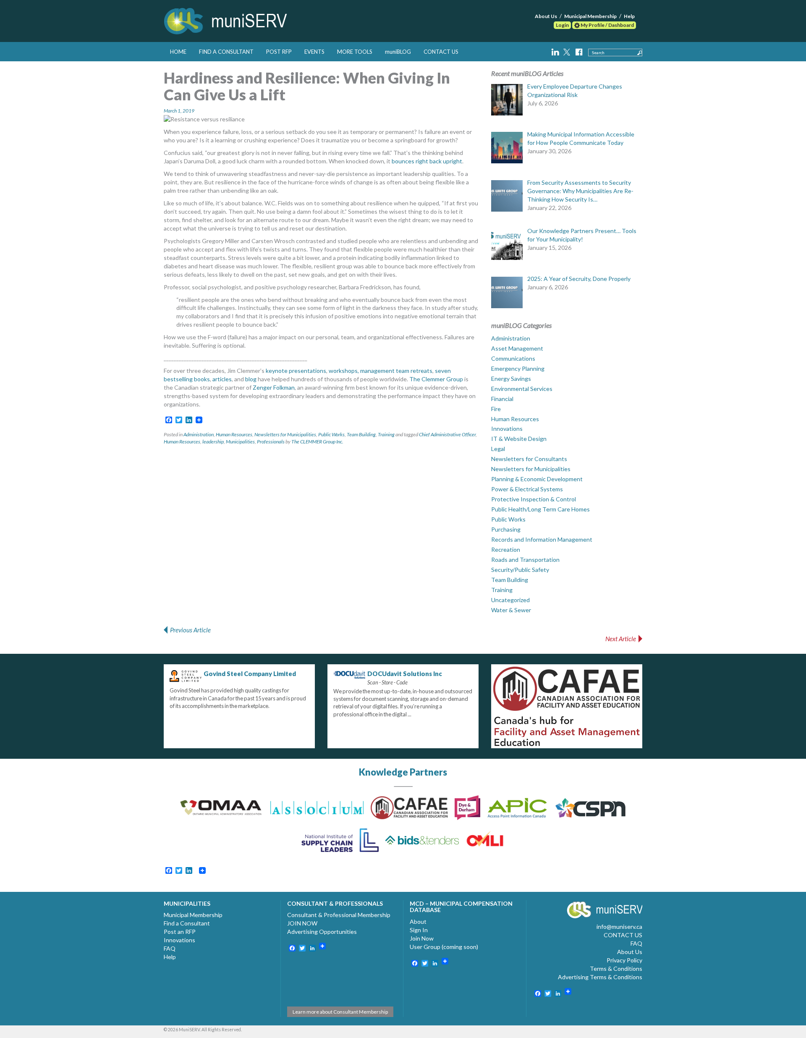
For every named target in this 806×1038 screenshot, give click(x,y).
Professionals (271, 441)
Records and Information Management (541, 539)
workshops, (344, 370)
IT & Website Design (519, 438)
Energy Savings (511, 378)
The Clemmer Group (436, 379)
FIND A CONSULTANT (226, 51)
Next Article (620, 638)
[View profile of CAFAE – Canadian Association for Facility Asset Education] (566, 706)
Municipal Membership (590, 16)
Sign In (419, 929)
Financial (502, 398)
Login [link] (562, 25)
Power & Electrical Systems (527, 489)
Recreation (505, 549)
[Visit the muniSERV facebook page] (578, 51)
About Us (546, 16)
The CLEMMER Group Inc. (317, 441)
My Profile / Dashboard (607, 25)
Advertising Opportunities (322, 931)
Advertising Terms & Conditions (600, 976)
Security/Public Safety (520, 569)
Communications (513, 358)
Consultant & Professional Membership (338, 914)
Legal (498, 448)
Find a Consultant (187, 923)
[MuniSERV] (227, 19)
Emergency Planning (517, 368)
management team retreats (396, 370)
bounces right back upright (427, 161)
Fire (496, 408)
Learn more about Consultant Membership (340, 1012)
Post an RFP (180, 931)
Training (386, 434)
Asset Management (517, 348)
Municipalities (240, 441)
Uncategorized (510, 599)
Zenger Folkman (274, 387)
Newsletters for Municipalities (285, 434)
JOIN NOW (302, 923)
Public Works (331, 434)
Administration (198, 434)
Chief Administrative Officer (447, 434)
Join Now (422, 938)
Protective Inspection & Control (533, 499)
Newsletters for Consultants (529, 458)
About (418, 921)
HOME (178, 51)
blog (250, 379)
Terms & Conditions (616, 968)
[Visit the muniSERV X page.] (567, 51)
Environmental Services (521, 388)
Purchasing (506, 529)
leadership (213, 441)
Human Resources (234, 434)
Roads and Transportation (525, 559)
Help (629, 16)
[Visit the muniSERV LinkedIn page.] (556, 51)
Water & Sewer (511, 609)
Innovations (507, 428)
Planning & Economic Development (537, 478)
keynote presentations (296, 370)
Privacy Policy (624, 960)
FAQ (169, 948)
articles (222, 379)
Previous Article (190, 630)
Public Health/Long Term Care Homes (540, 509)
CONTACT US (441, 51)
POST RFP (279, 51)
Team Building (361, 434)
